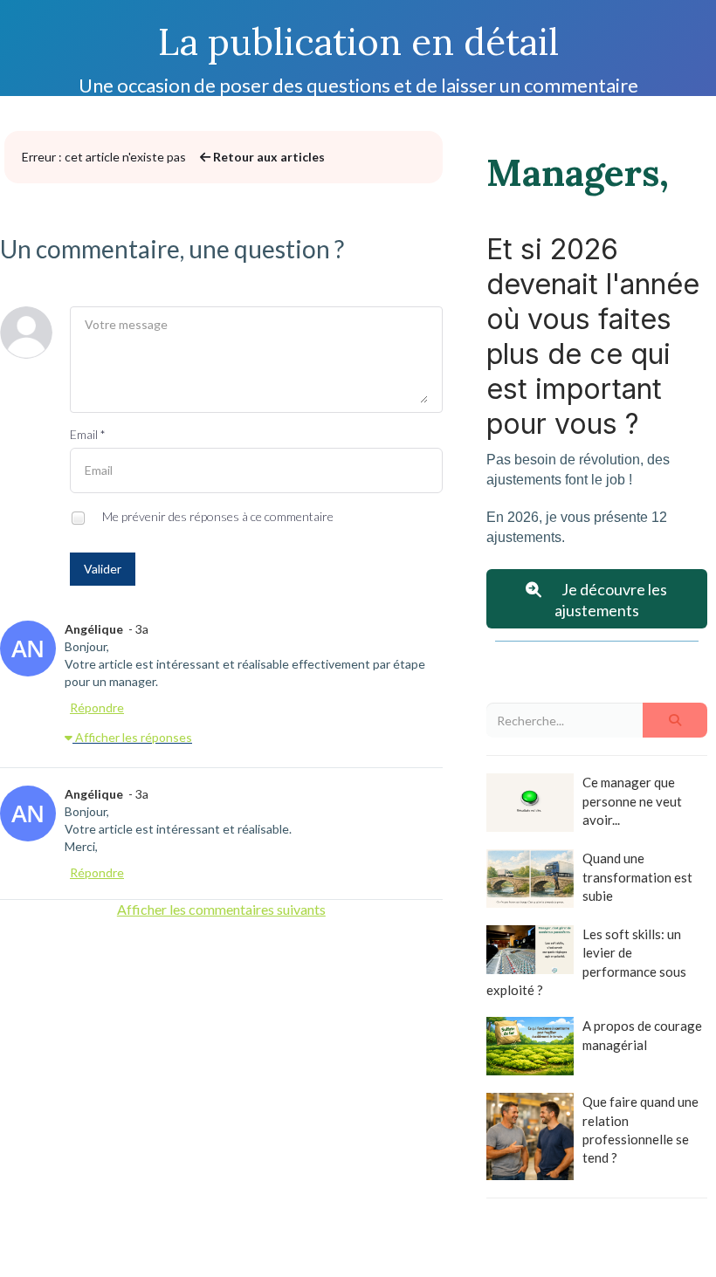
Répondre (97, 707)
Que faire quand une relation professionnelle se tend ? (640, 1129)
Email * (88, 434)
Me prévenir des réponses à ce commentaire (217, 516)
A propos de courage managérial (642, 1035)
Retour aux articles (267, 156)
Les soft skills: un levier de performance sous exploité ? (586, 962)
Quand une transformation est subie (637, 876)
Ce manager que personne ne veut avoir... (632, 800)
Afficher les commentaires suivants (221, 909)
